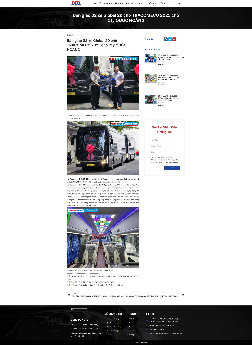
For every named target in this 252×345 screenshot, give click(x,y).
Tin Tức (141, 3)
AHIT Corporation (141, 342)
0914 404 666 (159, 325)
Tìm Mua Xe (119, 3)
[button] (179, 3)
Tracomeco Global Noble (108, 197)
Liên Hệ (163, 3)
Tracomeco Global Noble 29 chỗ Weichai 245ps (88, 185)
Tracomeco (74, 179)
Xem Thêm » (161, 64)
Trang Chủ (96, 3)
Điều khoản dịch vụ (162, 162)
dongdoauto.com (155, 333)
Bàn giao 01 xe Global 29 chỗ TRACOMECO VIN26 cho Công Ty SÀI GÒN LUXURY (171, 57)
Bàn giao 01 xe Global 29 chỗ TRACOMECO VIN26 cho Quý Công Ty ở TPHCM (169, 98)
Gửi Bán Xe (130, 3)
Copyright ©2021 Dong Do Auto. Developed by (120, 342)
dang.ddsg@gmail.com (157, 329)
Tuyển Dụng (152, 3)
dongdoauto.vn (166, 333)
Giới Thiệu (107, 3)
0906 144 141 (170, 325)
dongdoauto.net (177, 333)
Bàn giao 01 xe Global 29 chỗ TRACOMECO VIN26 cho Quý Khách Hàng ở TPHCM (169, 77)
